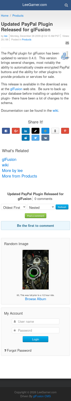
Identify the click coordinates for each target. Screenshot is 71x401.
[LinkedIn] (26, 131)
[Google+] (16, 131)
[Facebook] (6, 131)
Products (17, 15)
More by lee (12, 170)
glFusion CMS (42, 396)
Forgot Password (19, 350)
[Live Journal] (35, 131)
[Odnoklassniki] (55, 131)
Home (4, 15)
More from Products (19, 176)
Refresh (62, 207)
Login (35, 339)
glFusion (9, 159)
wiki (5, 165)
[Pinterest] (65, 131)
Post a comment (35, 215)
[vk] (45, 138)
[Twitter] (35, 138)
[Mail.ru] (45, 131)
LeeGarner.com (34, 4)
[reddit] (26, 138)
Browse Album (35, 298)
